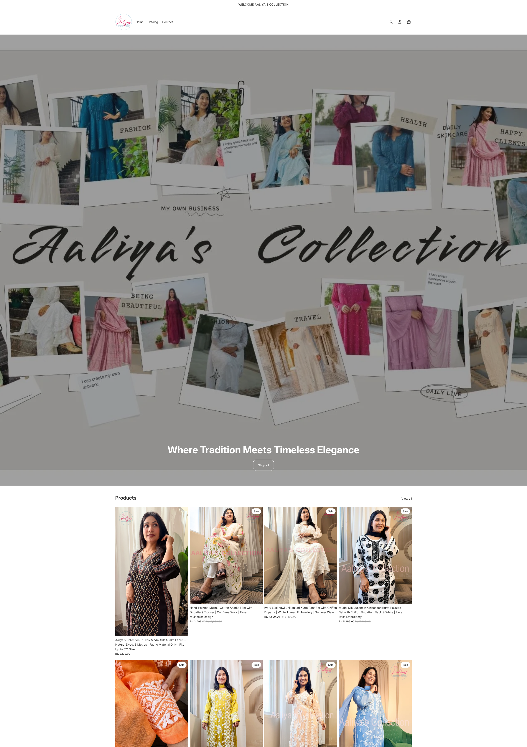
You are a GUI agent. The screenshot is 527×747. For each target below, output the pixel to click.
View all (406, 498)
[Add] (181, 629)
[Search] (391, 22)
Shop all (263, 465)
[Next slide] (182, 571)
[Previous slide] (121, 571)
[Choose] (256, 597)
